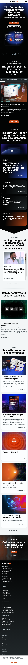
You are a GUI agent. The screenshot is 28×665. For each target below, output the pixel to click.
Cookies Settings (13, 662)
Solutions (4, 573)
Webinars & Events (6, 607)
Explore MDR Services (14, 26)
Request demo (14, 22)
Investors (4, 596)
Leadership (5, 590)
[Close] (25, 657)
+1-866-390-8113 (6, 632)
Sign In (4, 618)
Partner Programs (6, 595)
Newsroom (5, 592)
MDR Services (5, 571)
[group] (14, 54)
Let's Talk (14, 551)
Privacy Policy (5, 652)
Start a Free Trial (6, 578)
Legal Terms (4, 651)
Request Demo (14, 121)
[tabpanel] (14, 100)
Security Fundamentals (8, 612)
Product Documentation (8, 621)
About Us (4, 589)
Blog (3, 604)
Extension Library (6, 623)
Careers (4, 598)
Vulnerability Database (7, 610)
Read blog (14, 555)
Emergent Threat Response (9, 606)
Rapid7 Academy (6, 624)
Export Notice (4, 654)
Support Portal (6, 619)
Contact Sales (5, 583)
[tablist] (14, 80)
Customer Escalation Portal (9, 626)
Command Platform (7, 568)
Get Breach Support (7, 581)
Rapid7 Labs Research (7, 609)
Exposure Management (8, 570)
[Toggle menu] (26, 1)
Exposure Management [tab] (11, 79)
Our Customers (6, 593)
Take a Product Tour (7, 580)
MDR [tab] (2, 79)
